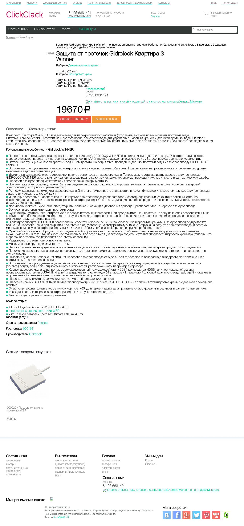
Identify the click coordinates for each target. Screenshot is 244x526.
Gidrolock (150, 464)
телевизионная (111, 460)
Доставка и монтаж (55, 3)
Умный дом (87, 29)
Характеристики (42, 129)
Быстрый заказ (106, 119)
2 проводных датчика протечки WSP (34, 311)
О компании (13, 3)
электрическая (111, 468)
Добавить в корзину (73, 119)
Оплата (77, 3)
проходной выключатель (70, 468)
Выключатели (44, 29)
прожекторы (13, 474)
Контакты (163, 3)
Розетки (67, 29)
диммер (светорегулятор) (70, 464)
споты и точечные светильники (17, 469)
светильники (14, 460)
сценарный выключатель (70, 472)
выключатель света (66, 460)
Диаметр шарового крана (83, 66)
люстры (10, 464)
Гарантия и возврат (99, 3)
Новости (32, 3)
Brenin (59, 476)
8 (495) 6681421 (62, 517)
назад (50, 53)
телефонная (109, 464)
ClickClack (24, 14)
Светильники (18, 29)
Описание (14, 129)
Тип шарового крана (80, 74)
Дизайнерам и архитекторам (134, 3)
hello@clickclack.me (79, 16)
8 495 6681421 (80, 12)
